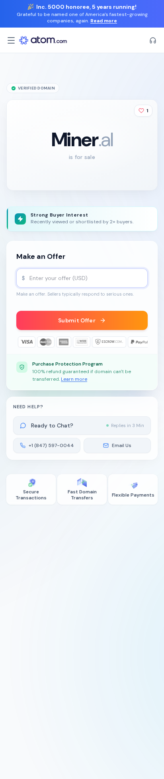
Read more (103, 21)
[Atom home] (43, 40)
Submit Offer (77, 320)
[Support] (153, 40)
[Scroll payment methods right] (142, 342)
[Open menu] (11, 40)
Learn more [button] (74, 379)
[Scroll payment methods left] (21, 342)
